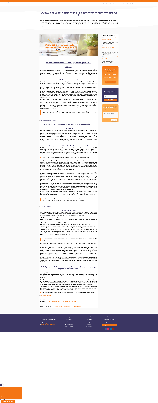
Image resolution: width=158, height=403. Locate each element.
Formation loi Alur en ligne (109, 4)
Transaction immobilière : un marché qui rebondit (108, 62)
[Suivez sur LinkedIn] (111, 329)
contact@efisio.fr (111, 322)
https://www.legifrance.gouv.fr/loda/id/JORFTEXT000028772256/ (60, 304)
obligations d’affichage (75, 212)
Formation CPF (130, 4)
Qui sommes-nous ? (69, 324)
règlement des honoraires (76, 160)
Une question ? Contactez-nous (109, 325)
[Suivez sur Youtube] (113, 329)
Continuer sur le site (8, 401)
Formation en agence (95, 4)
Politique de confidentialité (69, 322)
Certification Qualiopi (69, 326)
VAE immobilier (122, 4)
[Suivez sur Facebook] (106, 329)
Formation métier (141, 4)
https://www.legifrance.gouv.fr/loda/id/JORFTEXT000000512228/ (61, 301)
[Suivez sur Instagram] (108, 329)
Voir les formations (110, 81)
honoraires (62, 82)
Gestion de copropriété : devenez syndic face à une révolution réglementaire (110, 53)
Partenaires (89, 324)
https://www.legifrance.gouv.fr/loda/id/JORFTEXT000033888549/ (67, 306)
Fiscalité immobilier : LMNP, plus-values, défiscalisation (110, 43)
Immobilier (51, 58)
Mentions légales (69, 319)
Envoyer (114, 120)
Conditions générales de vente (69, 321)
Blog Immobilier (89, 326)
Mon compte (89, 319)
